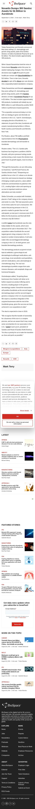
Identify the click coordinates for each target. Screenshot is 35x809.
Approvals (5, 483)
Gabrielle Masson (6, 537)
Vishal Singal (5, 446)
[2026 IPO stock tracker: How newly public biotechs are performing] (29, 669)
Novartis (14, 67)
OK (17, 416)
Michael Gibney (6, 460)
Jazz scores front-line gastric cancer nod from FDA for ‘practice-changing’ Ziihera (11, 686)
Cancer (4, 638)
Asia (25, 349)
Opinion (4, 440)
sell (14, 73)
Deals (4, 652)
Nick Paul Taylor (6, 477)
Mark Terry (26, 17)
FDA (3, 556)
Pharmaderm (23, 139)
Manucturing (6, 543)
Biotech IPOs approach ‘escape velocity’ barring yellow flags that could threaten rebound (12, 533)
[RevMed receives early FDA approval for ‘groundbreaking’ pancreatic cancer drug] (29, 486)
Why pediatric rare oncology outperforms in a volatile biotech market (12, 575)
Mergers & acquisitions (11, 349)
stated (8, 327)
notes (10, 223)
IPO (3, 530)
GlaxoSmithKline (24, 75)
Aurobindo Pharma (21, 97)
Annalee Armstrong (7, 491)
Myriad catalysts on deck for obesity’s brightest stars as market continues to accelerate (12, 456)
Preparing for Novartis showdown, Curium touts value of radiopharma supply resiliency (12, 547)
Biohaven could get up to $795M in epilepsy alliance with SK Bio (12, 657)
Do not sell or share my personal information (18, 423)
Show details (24, 410)
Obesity (4, 452)
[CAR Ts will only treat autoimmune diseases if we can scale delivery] (29, 443)
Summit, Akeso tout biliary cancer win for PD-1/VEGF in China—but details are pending (12, 642)
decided (4, 81)
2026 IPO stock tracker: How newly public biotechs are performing (11, 671)
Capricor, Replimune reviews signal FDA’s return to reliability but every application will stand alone (11, 561)
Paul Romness (5, 579)
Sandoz (26, 94)
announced (28, 88)
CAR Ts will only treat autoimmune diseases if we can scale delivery (12, 443)
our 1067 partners (14, 385)
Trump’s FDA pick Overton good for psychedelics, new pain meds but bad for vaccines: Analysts (12, 588)
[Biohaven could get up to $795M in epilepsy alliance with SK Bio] (29, 654)
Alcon (19, 81)
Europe (6, 353)
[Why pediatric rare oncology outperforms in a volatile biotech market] (29, 575)
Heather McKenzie (6, 592)
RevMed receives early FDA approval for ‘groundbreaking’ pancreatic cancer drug (11, 487)
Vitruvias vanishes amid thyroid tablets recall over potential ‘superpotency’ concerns (11, 473)
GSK (15, 359)
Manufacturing (7, 470)
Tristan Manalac (6, 566)
